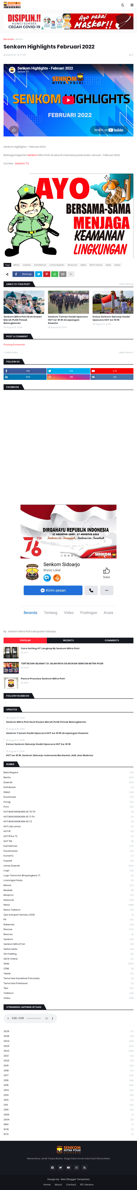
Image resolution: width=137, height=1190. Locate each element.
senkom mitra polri (68, 944)
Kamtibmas (40, 264)
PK (68, 919)
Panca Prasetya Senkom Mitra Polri (43, 678)
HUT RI (68, 831)
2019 (68, 1065)
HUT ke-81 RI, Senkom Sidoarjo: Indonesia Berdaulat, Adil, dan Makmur (49, 755)
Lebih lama (125, 352)
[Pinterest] (46, 274)
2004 (68, 1119)
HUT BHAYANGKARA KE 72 (68, 821)
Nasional (72, 264)
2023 (68, 1046)
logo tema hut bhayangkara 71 (68, 875)
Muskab (68, 890)
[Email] (62, 274)
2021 (68, 1055)
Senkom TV (22, 163)
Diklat (68, 792)
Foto (68, 806)
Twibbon (68, 993)
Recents (68, 640)
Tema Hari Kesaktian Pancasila (68, 978)
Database (68, 787)
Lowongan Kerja (68, 880)
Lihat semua (126, 284)
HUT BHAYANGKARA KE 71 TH (68, 816)
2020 (68, 1060)
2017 (68, 1075)
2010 (68, 1109)
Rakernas (68, 924)
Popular (25, 640)
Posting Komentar (14, 344)
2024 (68, 1041)
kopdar (68, 860)
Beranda (9, 39)
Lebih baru (11, 352)
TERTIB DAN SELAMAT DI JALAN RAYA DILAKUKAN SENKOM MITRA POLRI (62, 663)
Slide (108, 264)
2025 (68, 1036)
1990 (68, 1124)
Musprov (68, 895)
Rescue (68, 929)
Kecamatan (68, 851)
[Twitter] (38, 274)
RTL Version (86, 1184)
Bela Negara (68, 772)
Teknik (68, 973)
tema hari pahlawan (68, 983)
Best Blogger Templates (75, 1179)
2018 (68, 1070)
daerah (27, 264)
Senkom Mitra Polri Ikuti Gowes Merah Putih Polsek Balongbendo (23, 320)
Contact (71, 1184)
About (58, 1184)
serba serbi (68, 949)
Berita (19, 39)
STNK (68, 968)
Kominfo (68, 855)
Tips (68, 988)
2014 (68, 1090)
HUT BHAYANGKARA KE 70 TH (68, 811)
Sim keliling (68, 953)
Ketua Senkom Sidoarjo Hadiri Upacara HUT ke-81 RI (111, 318)
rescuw (68, 934)
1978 (68, 1129)
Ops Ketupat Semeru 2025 (68, 914)
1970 (68, 1134)
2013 (68, 1095)
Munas (68, 885)
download (68, 797)
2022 (68, 1050)
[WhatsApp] (54, 274)
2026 (68, 1031)
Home (47, 1184)
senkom (68, 939)
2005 (68, 1114)
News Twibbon (68, 909)
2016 (68, 1080)
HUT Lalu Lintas (68, 826)
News (83, 264)
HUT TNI (68, 841)
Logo (68, 870)
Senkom (32, 155)
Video (117, 264)
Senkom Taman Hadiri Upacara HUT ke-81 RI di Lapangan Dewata (68, 320)
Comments (112, 640)
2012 (68, 1100)
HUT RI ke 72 (68, 836)
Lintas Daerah (57, 264)
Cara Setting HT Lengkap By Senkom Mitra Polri (50, 648)
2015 (68, 1085)
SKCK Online (96, 264)
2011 (68, 1104)
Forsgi (68, 802)
